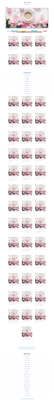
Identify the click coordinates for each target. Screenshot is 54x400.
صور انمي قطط (27, 81)
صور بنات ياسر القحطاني (27, 384)
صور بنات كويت (27, 378)
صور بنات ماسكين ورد (27, 380)
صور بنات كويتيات (27, 366)
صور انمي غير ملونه (27, 93)
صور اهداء (27, 83)
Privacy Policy (27, 398)
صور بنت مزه (27, 360)
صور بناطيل (27, 370)
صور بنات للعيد (27, 382)
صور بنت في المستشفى (27, 374)
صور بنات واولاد (27, 356)
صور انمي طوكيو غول (27, 91)
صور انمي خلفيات (27, 85)
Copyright (31, 398)
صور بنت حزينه (27, 372)
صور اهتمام (27, 87)
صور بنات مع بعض (27, 368)
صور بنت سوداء (27, 362)
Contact (24, 398)
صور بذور (27, 2)
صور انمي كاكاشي (27, 89)
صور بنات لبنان (27, 395)
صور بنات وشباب (27, 376)
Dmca (21, 398)
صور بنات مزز (27, 393)
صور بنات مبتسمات (27, 364)
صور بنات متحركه (27, 358)
